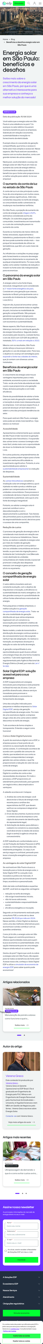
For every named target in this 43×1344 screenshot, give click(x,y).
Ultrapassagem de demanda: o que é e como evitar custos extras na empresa (21, 1173)
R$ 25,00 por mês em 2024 (23, 918)
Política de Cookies (9, 1331)
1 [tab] (20, 1036)
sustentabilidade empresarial (16, 469)
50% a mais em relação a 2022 (25, 341)
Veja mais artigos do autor (19, 1122)
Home (5, 39)
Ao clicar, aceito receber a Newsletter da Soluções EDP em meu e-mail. (22, 1251)
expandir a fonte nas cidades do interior (20, 357)
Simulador (18, 3)
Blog (13, 39)
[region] (21, 1332)
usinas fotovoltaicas (14, 481)
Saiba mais (20, 1025)
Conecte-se (11, 1116)
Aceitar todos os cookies (21, 1336)
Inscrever (21, 1260)
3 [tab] (27, 1194)
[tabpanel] (22, 1010)
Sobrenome (11, 1231)
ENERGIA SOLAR (9, 112)
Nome (9, 1222)
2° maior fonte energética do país (18, 289)
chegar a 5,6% (29, 213)
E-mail (10, 1239)
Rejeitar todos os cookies (21, 1341)
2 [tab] (25, 1036)
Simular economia (21, 1313)
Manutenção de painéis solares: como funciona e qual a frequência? (20, 1018)
